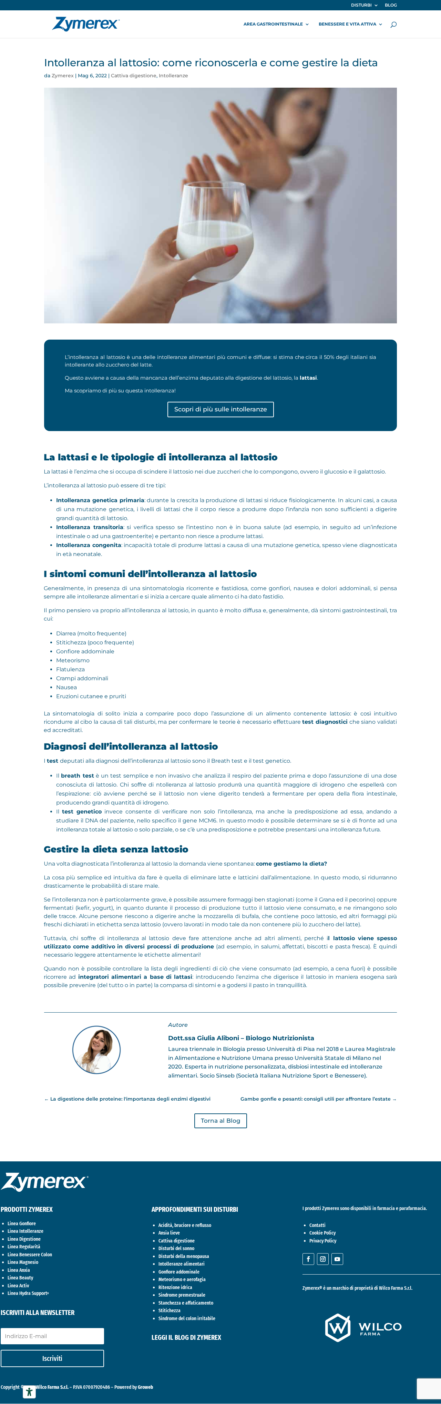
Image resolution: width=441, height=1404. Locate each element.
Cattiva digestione (133, 75)
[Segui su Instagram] (323, 1259)
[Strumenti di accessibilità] (29, 1391)
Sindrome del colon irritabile (186, 1318)
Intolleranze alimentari (181, 1264)
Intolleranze (173, 75)
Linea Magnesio (23, 1262)
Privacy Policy (322, 1241)
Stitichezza (169, 1310)
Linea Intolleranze (25, 1231)
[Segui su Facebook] (308, 1259)
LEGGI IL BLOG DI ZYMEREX (186, 1337)
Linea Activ (18, 1286)
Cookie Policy (322, 1233)
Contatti (317, 1225)
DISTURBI (361, 5)
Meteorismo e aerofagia (182, 1279)
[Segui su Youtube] (337, 1259)
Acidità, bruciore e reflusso (184, 1225)
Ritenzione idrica (175, 1287)
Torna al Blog (220, 1120)
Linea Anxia (19, 1270)
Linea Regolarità (24, 1247)
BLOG (391, 5)
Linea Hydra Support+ (28, 1293)
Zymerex (63, 75)
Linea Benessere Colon (30, 1254)
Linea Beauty (20, 1278)
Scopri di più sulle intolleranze (220, 409)
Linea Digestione (24, 1239)
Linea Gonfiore (22, 1223)
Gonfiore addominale (178, 1272)
